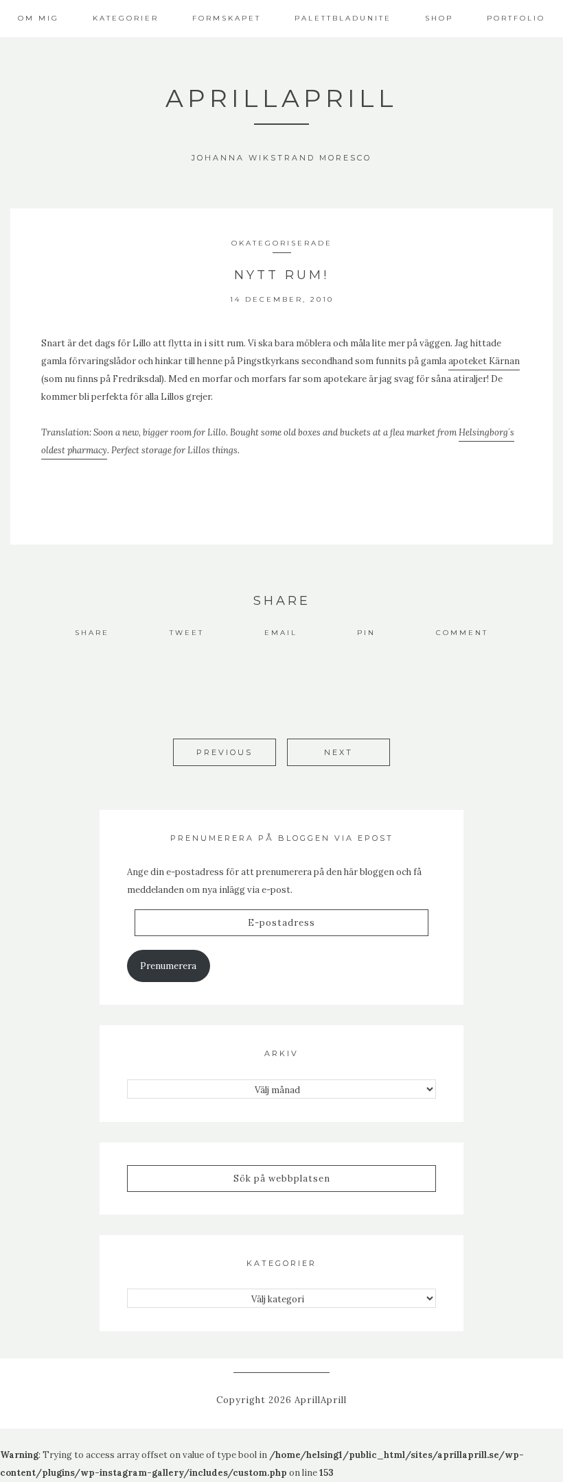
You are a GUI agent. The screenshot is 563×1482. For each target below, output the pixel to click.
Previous (224, 752)
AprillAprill (281, 98)
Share (92, 632)
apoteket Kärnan (484, 361)
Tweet (187, 632)
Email (280, 632)
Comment (462, 632)
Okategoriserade (281, 243)
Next (338, 752)
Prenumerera (168, 966)
